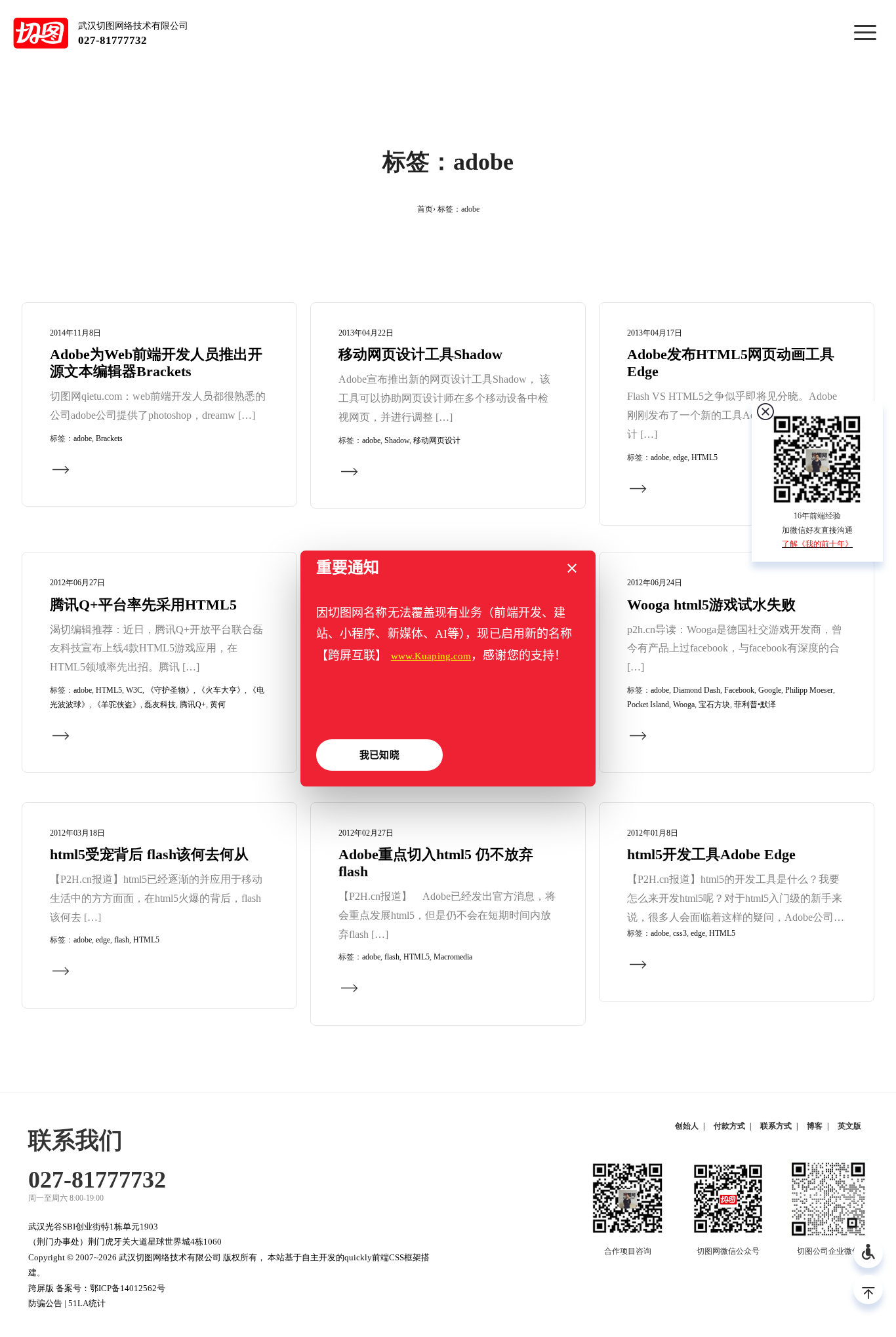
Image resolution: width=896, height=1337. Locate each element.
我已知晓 (379, 754)
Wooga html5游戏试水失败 (711, 605)
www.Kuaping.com (431, 656)
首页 (425, 209)
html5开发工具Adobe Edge (711, 854)
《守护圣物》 (169, 690)
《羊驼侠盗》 (116, 704)
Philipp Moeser (809, 690)
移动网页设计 (436, 440)
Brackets (109, 438)
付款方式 (729, 1126)
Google (769, 690)
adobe (82, 438)
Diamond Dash (696, 690)
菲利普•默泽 (755, 704)
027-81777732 (112, 40)
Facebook (739, 690)
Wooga (684, 704)
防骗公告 (45, 1303)
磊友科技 (160, 704)
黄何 (218, 704)
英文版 (849, 1126)
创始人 (687, 1126)
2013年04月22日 (366, 333)
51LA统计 (87, 1303)
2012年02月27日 (366, 833)
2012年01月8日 (652, 833)
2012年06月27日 (77, 582)
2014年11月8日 (75, 333)
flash (121, 939)
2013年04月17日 (654, 333)
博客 (815, 1126)
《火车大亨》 (221, 690)
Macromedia (453, 956)
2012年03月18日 (77, 833)
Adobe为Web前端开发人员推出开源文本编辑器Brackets (156, 363)
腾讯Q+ (193, 704)
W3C (134, 690)
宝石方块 (714, 704)
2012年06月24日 (654, 582)
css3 (680, 933)
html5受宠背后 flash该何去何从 (149, 854)
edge (680, 457)
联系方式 (776, 1126)
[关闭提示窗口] (572, 568)
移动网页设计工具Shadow (420, 354)
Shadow (396, 440)
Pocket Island (648, 704)
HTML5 (704, 457)
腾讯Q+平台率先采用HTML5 (143, 605)
